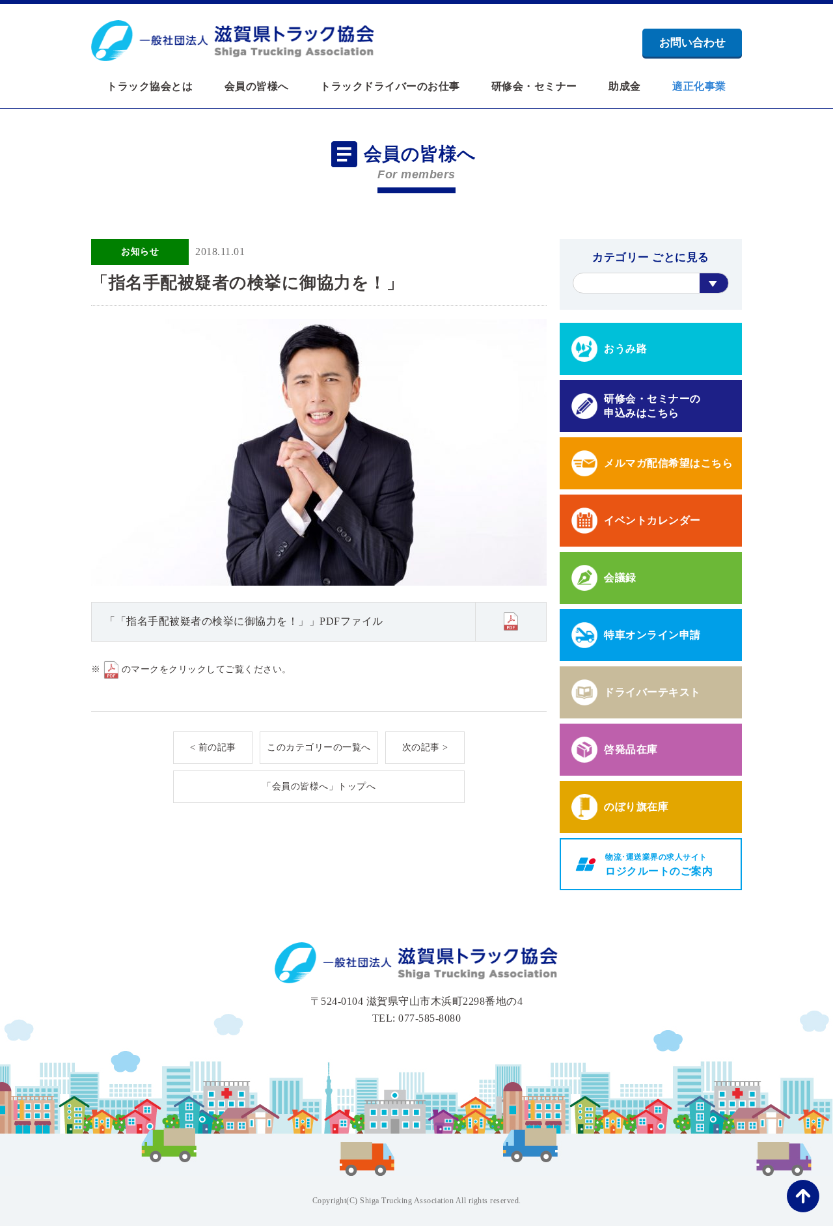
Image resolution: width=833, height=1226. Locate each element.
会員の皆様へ (257, 86)
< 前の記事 (213, 747)
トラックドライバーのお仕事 (390, 86)
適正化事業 (699, 86)
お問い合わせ (692, 42)
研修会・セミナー (534, 86)
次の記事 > (425, 747)
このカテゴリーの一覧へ (319, 747)
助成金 (624, 86)
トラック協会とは (150, 86)
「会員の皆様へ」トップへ (319, 786)
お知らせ (140, 251)
